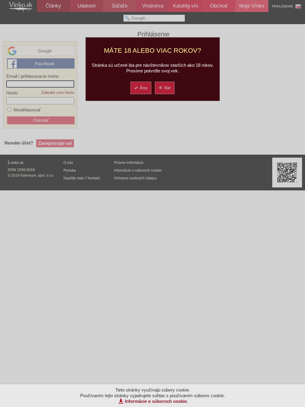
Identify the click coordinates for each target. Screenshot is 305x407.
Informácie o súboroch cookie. (156, 401)
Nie (167, 87)
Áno (143, 87)
